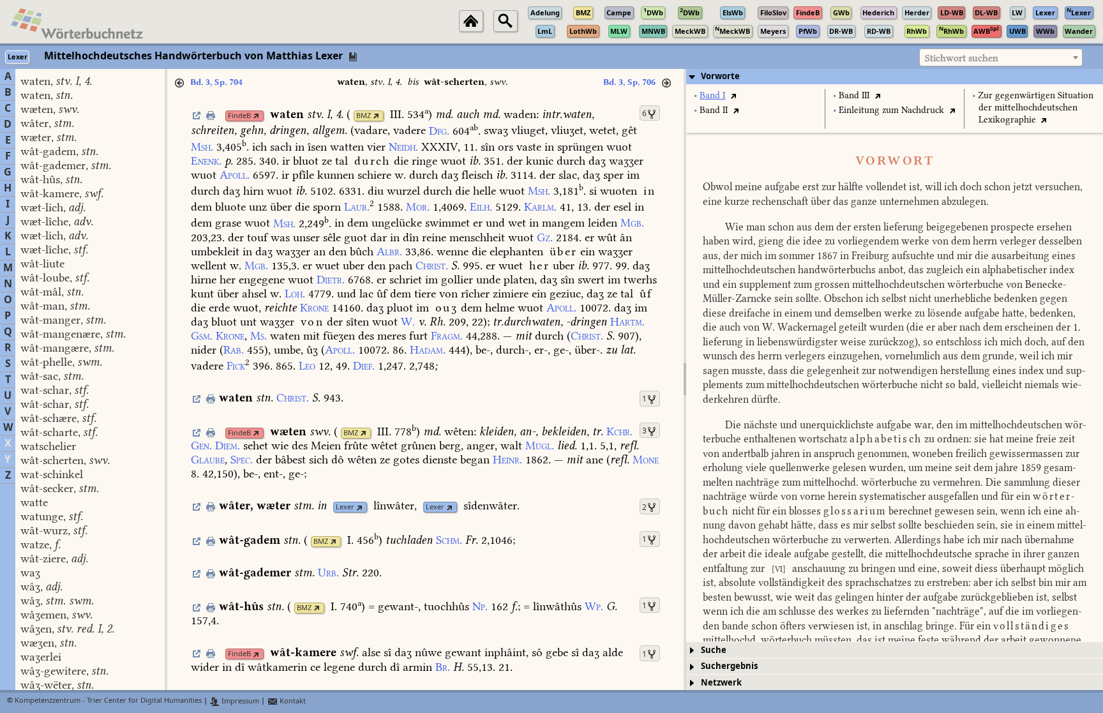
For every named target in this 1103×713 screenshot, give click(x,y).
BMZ (363, 116)
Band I (712, 95)
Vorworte (720, 76)
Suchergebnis (729, 666)
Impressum (239, 701)
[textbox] (1001, 58)
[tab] (894, 76)
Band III (854, 95)
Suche (713, 650)
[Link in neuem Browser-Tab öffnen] (256, 116)
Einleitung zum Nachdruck (891, 110)
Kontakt (292, 701)
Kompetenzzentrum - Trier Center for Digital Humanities (108, 701)
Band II (714, 110)
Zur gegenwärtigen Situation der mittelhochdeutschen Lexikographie (1035, 107)
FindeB (239, 116)
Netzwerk (721, 683)
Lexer (345, 507)
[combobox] (1001, 57)
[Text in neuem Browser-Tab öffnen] (733, 95)
